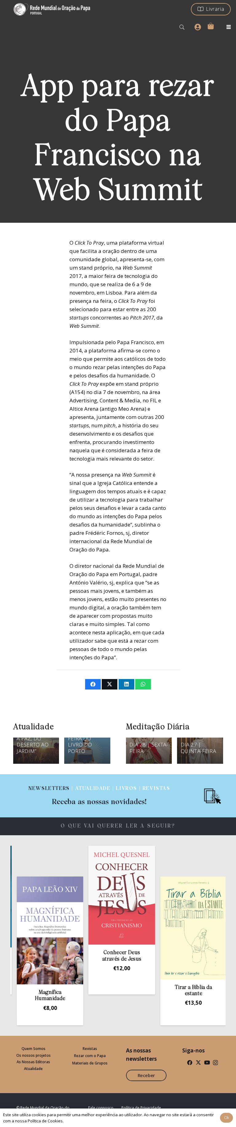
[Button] (198, 27)
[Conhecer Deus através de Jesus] (106, 895)
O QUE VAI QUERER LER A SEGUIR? (118, 826)
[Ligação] (99, 796)
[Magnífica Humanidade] (35, 930)
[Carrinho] (210, 26)
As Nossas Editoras (33, 1061)
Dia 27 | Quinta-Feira (198, 747)
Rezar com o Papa (90, 1055)
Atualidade (33, 1068)
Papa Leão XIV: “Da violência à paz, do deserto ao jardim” (35, 738)
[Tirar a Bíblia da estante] (178, 928)
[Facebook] (189, 1062)
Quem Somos (33, 1048)
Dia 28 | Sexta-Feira (148, 747)
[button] (182, 27)
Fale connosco (100, 1107)
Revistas (90, 1048)
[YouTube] (207, 1062)
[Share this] (93, 684)
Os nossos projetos (33, 1055)
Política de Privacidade (141, 1107)
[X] (198, 1062)
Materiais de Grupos (90, 1063)
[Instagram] (215, 1063)
